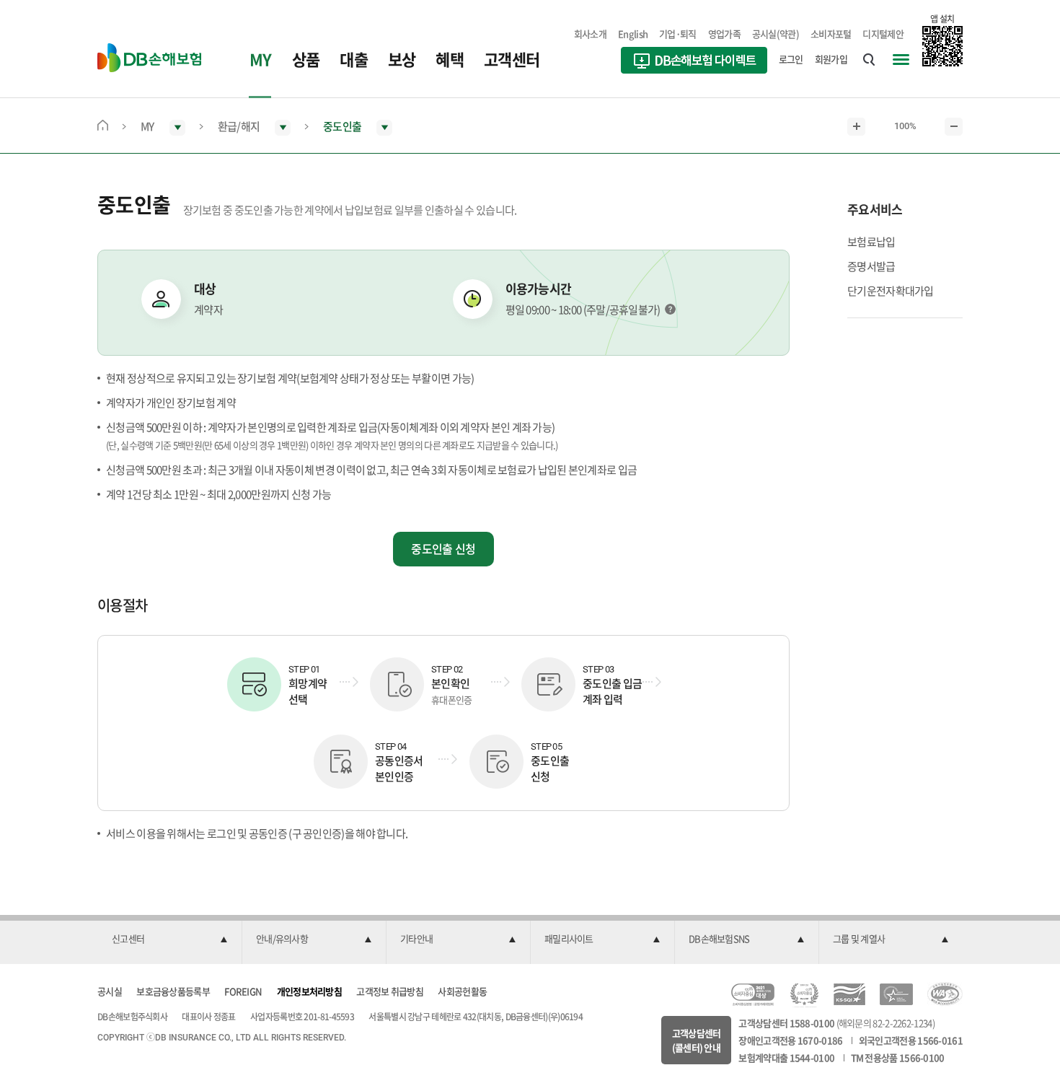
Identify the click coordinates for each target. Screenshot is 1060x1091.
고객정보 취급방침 (389, 991)
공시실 (109, 991)
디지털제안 (883, 33)
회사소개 (590, 33)
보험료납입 (871, 242)
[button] (169, 939)
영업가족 (724, 33)
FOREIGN (243, 991)
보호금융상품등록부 (173, 991)
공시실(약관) (775, 33)
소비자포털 (831, 33)
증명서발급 (871, 266)
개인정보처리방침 (309, 991)
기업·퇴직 (678, 33)
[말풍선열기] (670, 309)
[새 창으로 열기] (694, 62)
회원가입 (831, 59)
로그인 (791, 59)
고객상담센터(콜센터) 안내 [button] (696, 1040)
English (633, 33)
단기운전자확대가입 (890, 291)
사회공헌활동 (462, 991)
